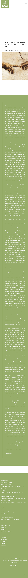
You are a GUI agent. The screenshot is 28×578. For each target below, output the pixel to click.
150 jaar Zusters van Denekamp (10, 519)
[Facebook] (11, 565)
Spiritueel (3, 527)
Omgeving (4, 539)
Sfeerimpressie (5, 515)
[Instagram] (13, 565)
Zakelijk (3, 529)
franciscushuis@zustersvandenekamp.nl (12, 492)
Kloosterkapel (5, 514)
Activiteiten (4, 537)
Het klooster (4, 508)
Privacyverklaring (15, 560)
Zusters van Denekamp (7, 512)
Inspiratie (3, 543)
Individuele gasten (6, 531)
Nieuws (3, 541)
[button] (24, 574)
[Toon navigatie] (26, 3)
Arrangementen (5, 525)
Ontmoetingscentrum (7, 517)
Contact (3, 545)
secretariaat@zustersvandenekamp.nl (16, 502)
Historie (3, 510)
